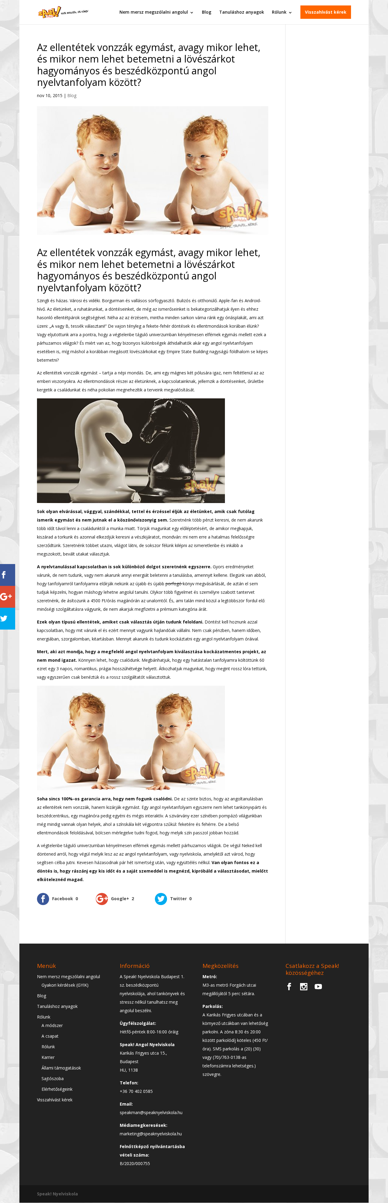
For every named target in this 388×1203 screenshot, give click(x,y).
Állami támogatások (61, 1068)
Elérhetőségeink (57, 1089)
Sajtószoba (53, 1078)
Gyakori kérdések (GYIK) (65, 985)
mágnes (178, 373)
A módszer (52, 1025)
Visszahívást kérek (325, 12)
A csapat (50, 1036)
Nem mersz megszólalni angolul (153, 12)
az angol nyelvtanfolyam (143, 854)
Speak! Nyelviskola (57, 1194)
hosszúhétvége (127, 668)
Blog (206, 12)
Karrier (48, 1057)
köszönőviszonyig (137, 520)
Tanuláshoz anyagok (241, 12)
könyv (189, 583)
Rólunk (279, 12)
